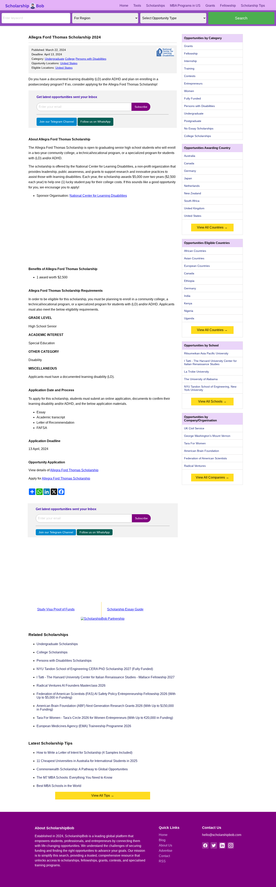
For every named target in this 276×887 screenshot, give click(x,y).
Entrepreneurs (193, 83)
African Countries (195, 250)
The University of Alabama (201, 379)
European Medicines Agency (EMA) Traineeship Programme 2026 (84, 726)
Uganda (189, 318)
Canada (189, 163)
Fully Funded (192, 98)
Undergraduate (54, 58)
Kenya (188, 303)
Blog (162, 840)
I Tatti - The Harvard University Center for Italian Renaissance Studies (210, 362)
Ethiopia (189, 280)
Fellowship (228, 5)
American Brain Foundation (201, 450)
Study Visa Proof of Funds (56, 609)
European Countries (197, 265)
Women (189, 91)
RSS (162, 861)
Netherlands (192, 185)
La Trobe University (196, 371)
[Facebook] (205, 845)
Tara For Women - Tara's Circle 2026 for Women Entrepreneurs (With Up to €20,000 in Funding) (105, 717)
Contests (189, 76)
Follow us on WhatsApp (95, 121)
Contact (164, 856)
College (70, 58)
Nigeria (188, 310)
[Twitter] (214, 845)
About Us (165, 845)
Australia (189, 155)
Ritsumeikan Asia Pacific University (206, 353)
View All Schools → (212, 401)
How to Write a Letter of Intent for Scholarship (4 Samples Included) (84, 752)
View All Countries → (212, 227)
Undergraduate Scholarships (57, 644)
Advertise (165, 850)
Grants (210, 5)
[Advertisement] (102, 230)
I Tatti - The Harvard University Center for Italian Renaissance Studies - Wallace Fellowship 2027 (106, 677)
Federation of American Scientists (205, 458)
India (187, 295)
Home (124, 5)
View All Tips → (102, 795)
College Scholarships (52, 652)
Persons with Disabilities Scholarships (64, 660)
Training (189, 68)
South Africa (191, 200)
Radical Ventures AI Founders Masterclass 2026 (71, 685)
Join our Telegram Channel (56, 121)
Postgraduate (192, 121)
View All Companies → (212, 477)
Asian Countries (194, 258)
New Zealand (192, 193)
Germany (190, 170)
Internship (190, 61)
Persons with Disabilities (91, 58)
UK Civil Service (194, 428)
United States (68, 63)
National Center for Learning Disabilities (98, 195)
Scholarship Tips (253, 5)
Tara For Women (195, 443)
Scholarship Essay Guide (125, 609)
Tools (137, 5)
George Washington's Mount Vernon (207, 435)
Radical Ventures (195, 465)
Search (241, 18)
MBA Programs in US (185, 5)
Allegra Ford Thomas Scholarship (74, 470)
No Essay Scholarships (198, 128)
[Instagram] (231, 845)
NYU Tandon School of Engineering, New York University (210, 388)
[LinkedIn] (222, 845)
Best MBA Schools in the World (59, 786)
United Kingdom (194, 208)
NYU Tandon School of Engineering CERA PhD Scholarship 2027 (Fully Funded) (95, 669)
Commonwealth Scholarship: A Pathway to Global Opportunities (82, 769)
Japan (188, 178)
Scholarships (155, 5)
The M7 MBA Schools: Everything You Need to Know (74, 777)
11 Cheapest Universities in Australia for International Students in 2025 (87, 761)
